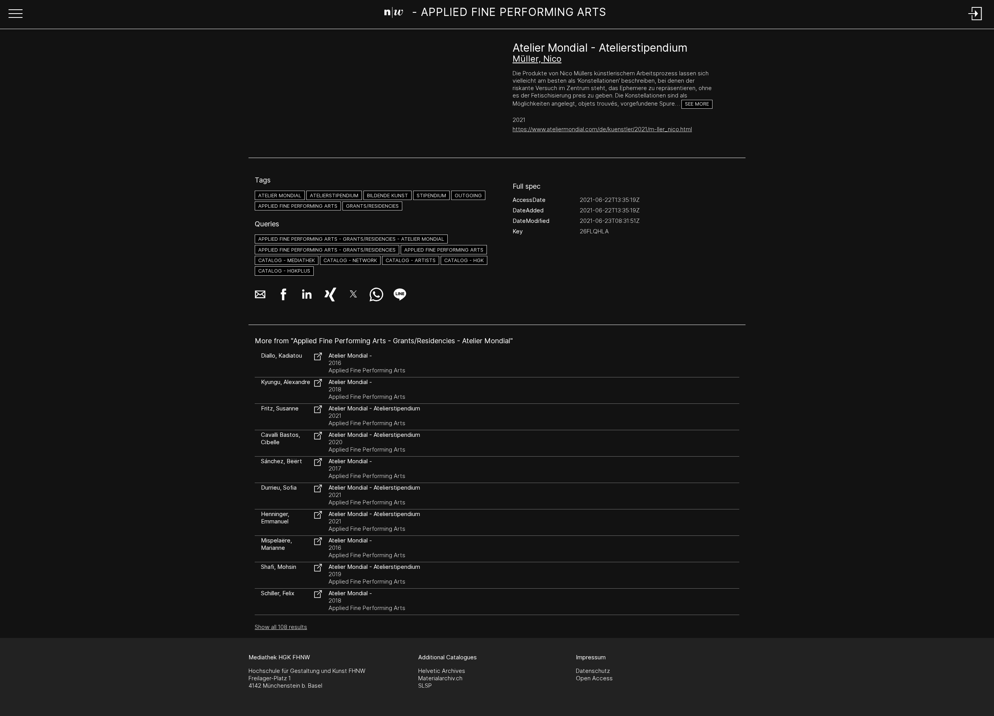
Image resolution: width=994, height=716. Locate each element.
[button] (15, 14)
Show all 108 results (281, 627)
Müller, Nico (537, 59)
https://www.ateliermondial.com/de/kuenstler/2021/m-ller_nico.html (602, 129)
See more (697, 104)
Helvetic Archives (441, 670)
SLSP (425, 685)
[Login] (975, 20)
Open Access (594, 678)
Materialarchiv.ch (440, 678)
